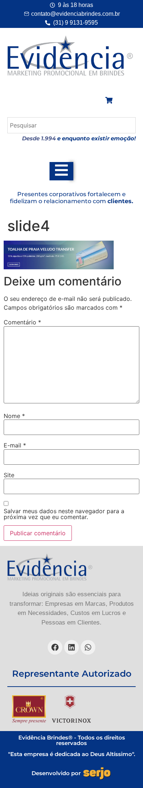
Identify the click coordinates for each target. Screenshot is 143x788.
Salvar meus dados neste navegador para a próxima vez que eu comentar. (64, 514)
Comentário (22, 322)
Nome (14, 416)
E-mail (15, 445)
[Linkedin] (71, 647)
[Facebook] (55, 647)
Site (9, 475)
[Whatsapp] (88, 647)
